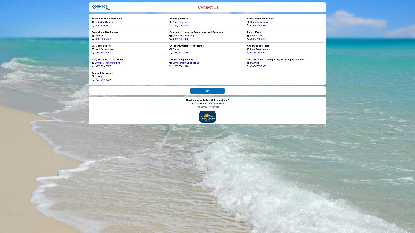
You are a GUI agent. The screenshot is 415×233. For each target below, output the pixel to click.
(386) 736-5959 (103, 39)
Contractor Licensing (183, 35)
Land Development (104, 49)
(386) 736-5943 (216, 103)
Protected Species (104, 22)
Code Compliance (259, 22)
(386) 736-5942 (103, 52)
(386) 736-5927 (103, 25)
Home (207, 90)
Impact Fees (256, 35)
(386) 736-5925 (258, 25)
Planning (99, 35)
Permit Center (179, 22)
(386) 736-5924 (258, 39)
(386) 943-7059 (180, 52)
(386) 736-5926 (180, 66)
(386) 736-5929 (180, 25)
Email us (195, 103)
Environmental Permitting (107, 62)
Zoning (176, 49)
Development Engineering (185, 62)
